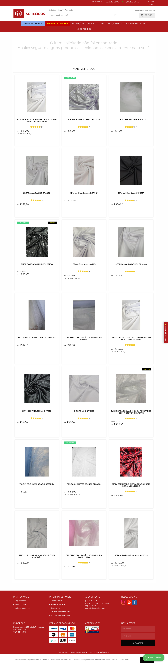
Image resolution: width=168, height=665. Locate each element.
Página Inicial (20, 601)
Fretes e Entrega (58, 604)
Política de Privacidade (60, 615)
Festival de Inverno (57, 23)
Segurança (55, 608)
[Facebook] (134, 602)
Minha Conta (139, 11)
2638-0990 (112, 2)
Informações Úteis (60, 597)
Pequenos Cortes (135, 23)
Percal (91, 23)
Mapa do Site (20, 604)
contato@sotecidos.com (95, 608)
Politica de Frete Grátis (60, 612)
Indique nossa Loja (23, 608)
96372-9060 (132, 2)
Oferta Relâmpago (33, 23)
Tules (102, 23)
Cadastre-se (150, 11)
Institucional (21, 597)
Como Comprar (57, 601)
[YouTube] (129, 602)
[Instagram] (123, 602)
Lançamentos (115, 23)
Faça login (69, 10)
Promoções (77, 23)
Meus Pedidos (84, 29)
